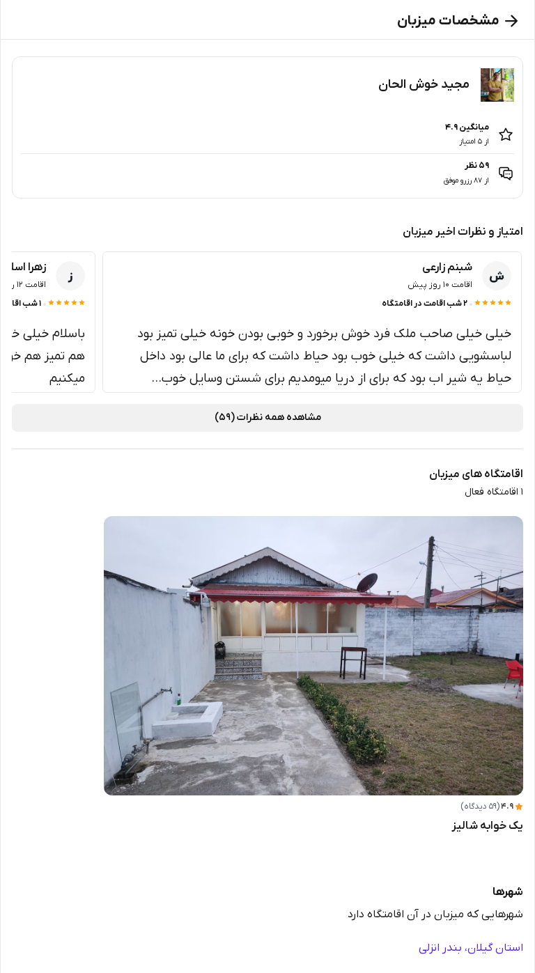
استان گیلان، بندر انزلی (471, 948)
